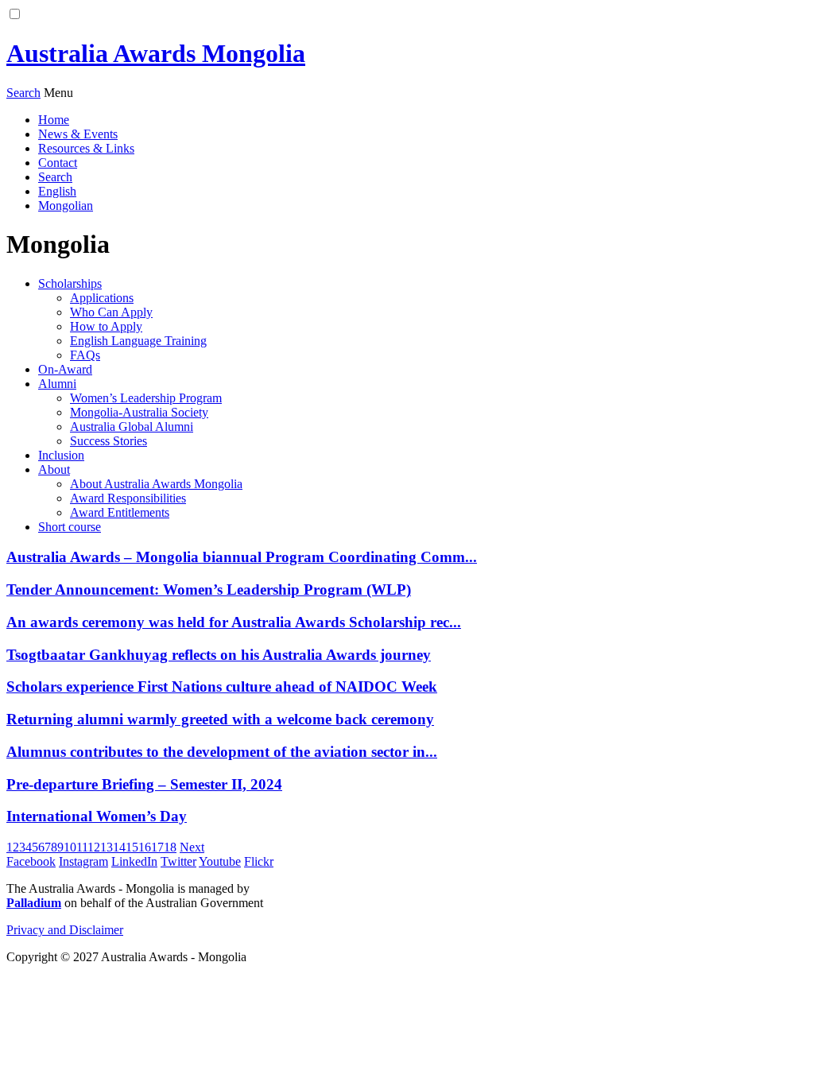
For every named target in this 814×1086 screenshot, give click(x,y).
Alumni (57, 383)
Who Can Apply (111, 312)
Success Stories (108, 441)
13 (106, 847)
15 (132, 847)
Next (192, 847)
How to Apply (106, 326)
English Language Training (138, 340)
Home (53, 119)
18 (170, 847)
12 (93, 847)
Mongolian (65, 205)
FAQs (85, 355)
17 (157, 847)
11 (81, 847)
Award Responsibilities (128, 498)
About (54, 469)
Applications (102, 297)
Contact (57, 162)
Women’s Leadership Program (146, 398)
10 (70, 847)
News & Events (78, 134)
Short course (69, 526)
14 (119, 847)
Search (55, 177)
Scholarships (70, 283)
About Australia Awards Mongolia (156, 484)
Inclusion (61, 455)
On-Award (65, 369)
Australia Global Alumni (131, 426)
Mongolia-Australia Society (139, 412)
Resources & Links (86, 148)
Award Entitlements (119, 512)
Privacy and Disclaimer (64, 930)
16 (144, 847)
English (57, 191)
